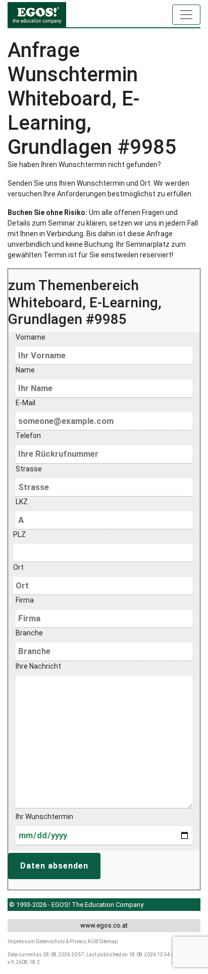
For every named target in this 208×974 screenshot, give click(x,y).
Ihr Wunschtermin (44, 817)
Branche (29, 633)
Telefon (28, 435)
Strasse (29, 469)
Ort (18, 567)
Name (25, 370)
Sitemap (108, 941)
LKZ (22, 502)
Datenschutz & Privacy (61, 941)
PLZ (19, 534)
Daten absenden (54, 866)
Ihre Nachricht (38, 666)
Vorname (30, 337)
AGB (92, 941)
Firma (25, 600)
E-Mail (25, 403)
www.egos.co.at (104, 925)
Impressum (21, 941)
